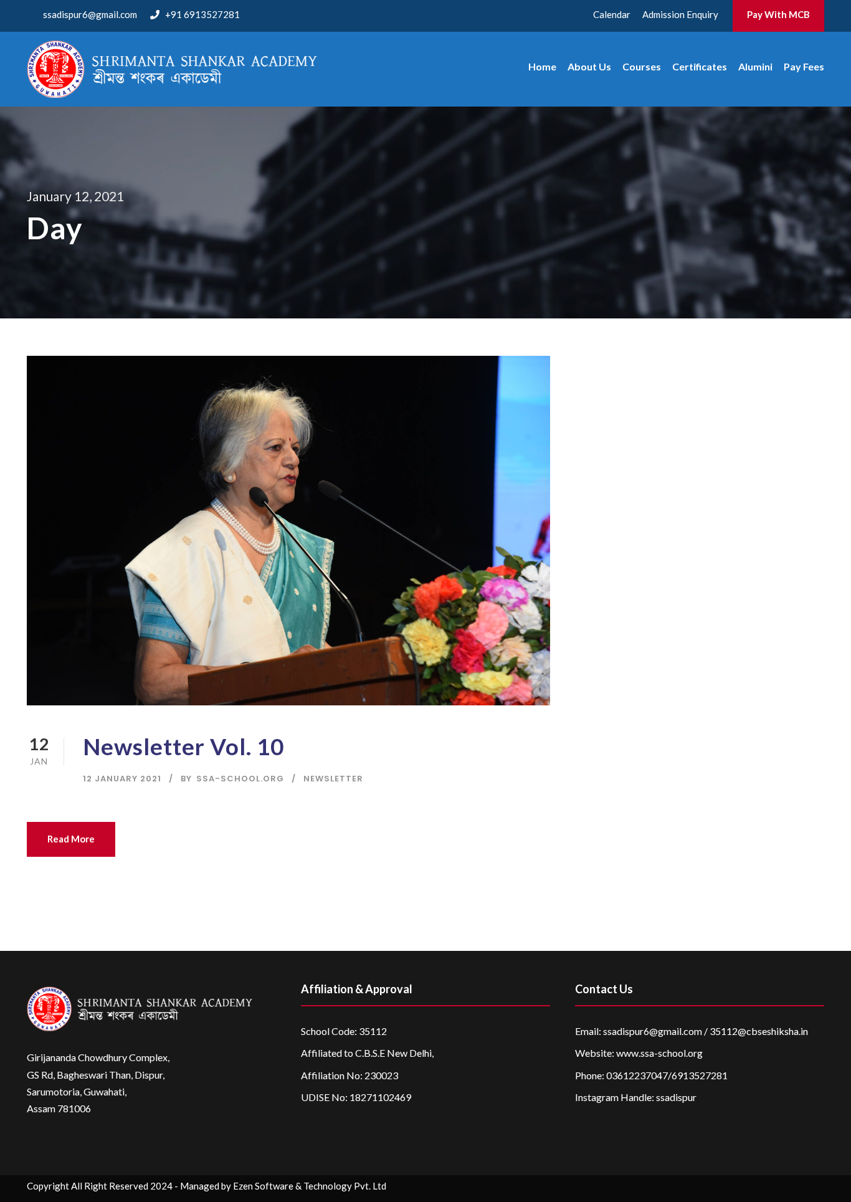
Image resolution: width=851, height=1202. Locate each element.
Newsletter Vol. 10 (183, 746)
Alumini (755, 66)
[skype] (770, 1188)
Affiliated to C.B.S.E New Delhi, (367, 1053)
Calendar (611, 14)
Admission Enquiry (680, 14)
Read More (71, 838)
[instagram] (818, 1188)
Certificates (699, 66)
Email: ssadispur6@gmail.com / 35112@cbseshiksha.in (691, 1031)
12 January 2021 (122, 779)
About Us (589, 66)
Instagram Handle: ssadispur (635, 1097)
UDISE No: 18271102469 (356, 1097)
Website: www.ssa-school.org (639, 1053)
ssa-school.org (240, 779)
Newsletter (333, 779)
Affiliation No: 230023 (349, 1075)
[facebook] (721, 1188)
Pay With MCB (778, 14)
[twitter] (794, 1188)
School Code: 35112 (344, 1031)
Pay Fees (804, 66)
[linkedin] (745, 1188)
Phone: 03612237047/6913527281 (651, 1075)
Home (542, 66)
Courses (641, 66)
